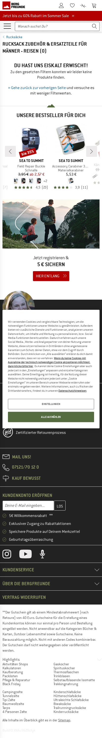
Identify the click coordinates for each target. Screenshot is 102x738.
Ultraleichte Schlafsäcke (71, 700)
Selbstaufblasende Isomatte (74, 680)
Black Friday (11, 684)
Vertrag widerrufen (24, 597)
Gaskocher (61, 664)
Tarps (6, 708)
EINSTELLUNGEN (51, 404)
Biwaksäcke (62, 704)
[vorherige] (10, 151)
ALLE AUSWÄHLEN (51, 416)
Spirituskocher (64, 668)
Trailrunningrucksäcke (69, 708)
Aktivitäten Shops (15, 664)
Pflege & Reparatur (16, 680)
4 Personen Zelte (14, 711)
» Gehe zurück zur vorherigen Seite (37, 87)
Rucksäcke (14, 37)
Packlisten (10, 676)
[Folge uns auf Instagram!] (10, 555)
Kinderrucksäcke (65, 711)
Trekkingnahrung (65, 684)
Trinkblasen (61, 676)
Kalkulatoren (11, 668)
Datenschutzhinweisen (72, 390)
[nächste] (91, 151)
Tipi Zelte (8, 700)
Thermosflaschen (66, 672)
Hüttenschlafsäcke (67, 696)
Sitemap (64, 720)
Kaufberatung (12, 672)
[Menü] (7, 26)
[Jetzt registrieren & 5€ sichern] (51, 243)
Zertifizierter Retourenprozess (41, 432)
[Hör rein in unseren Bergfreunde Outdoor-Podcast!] (46, 555)
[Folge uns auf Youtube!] (29, 555)
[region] (50, 369)
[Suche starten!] (95, 26)
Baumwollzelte (13, 704)
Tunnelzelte (10, 696)
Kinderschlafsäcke (67, 692)
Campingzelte (12, 692)
